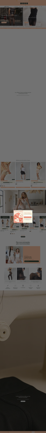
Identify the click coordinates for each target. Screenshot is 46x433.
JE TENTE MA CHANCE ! (28, 217)
